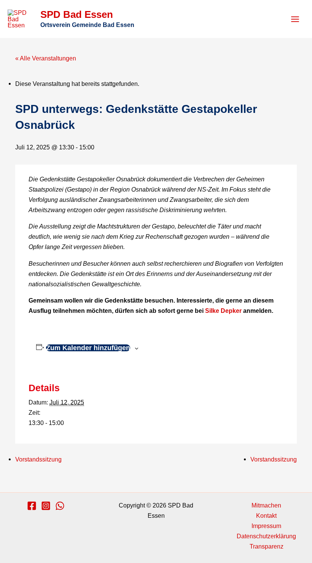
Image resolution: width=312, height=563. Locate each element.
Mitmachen (266, 505)
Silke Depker (223, 310)
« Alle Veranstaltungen (45, 58)
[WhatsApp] (60, 506)
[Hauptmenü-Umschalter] (294, 19)
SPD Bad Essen (76, 14)
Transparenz (266, 546)
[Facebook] (32, 506)
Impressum (266, 525)
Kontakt (266, 515)
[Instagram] (46, 506)
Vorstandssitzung (38, 459)
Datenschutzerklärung (266, 536)
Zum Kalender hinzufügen (88, 347)
